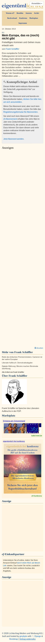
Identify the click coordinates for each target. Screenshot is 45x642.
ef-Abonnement (10, 119)
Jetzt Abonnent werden (13, 139)
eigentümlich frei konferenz (14, 441)
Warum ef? (10, 13)
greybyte (23, 636)
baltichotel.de (36, 436)
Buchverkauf (12, 18)
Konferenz (23, 18)
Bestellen (20, 13)
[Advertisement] (22, 249)
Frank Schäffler (12, 49)
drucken (39, 348)
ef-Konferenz (37, 496)
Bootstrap (13, 639)
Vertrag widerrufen (27, 639)
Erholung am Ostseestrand (14, 421)
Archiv (36, 13)
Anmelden (36, 3)
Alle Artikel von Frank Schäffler (13, 372)
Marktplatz (33, 18)
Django (37, 636)
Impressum (22, 23)
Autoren (29, 13)
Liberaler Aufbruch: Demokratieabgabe (17, 363)
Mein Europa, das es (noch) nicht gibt (20, 36)
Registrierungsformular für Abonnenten (20, 112)
